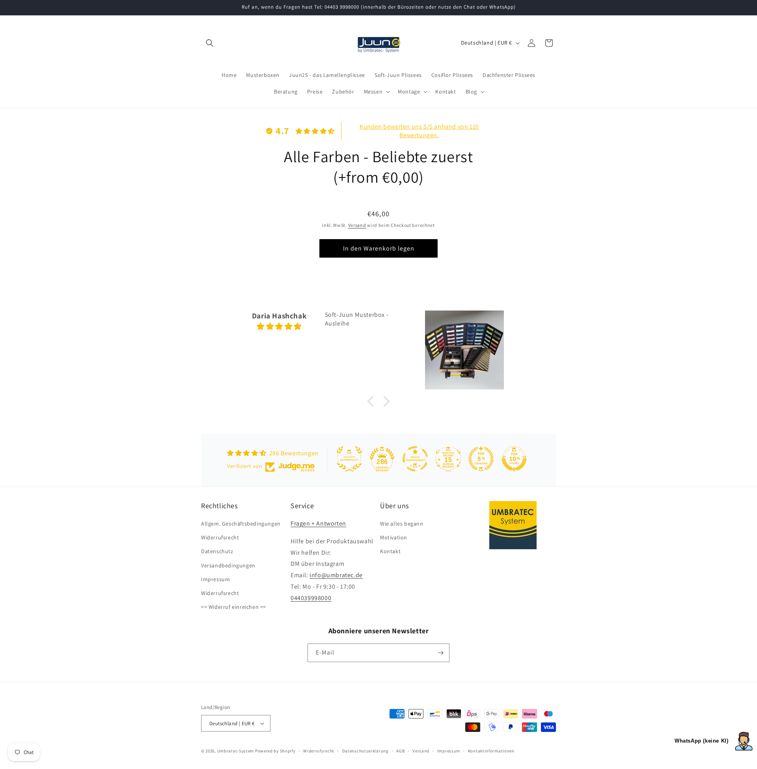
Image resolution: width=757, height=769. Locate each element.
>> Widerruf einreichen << (233, 607)
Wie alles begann (401, 524)
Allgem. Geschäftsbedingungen (241, 524)
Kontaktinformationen (491, 751)
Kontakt (390, 551)
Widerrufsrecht (220, 537)
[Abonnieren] (440, 653)
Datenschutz (217, 551)
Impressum (215, 579)
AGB (400, 751)
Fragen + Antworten (318, 524)
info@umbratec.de (336, 575)
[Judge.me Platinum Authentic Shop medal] (349, 459)
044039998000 (311, 598)
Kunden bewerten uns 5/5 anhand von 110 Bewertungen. (419, 130)
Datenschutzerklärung (365, 751)
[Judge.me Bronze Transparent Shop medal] (415, 459)
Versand (357, 225)
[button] (209, 43)
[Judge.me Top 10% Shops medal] (514, 459)
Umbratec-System (235, 751)
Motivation (393, 537)
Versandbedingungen (228, 565)
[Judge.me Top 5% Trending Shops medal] (481, 459)
